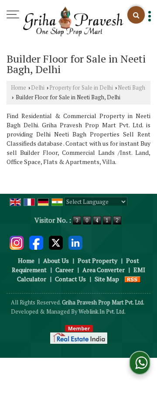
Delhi (37, 87)
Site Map (107, 279)
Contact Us (70, 279)
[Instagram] (17, 242)
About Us (56, 260)
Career (64, 270)
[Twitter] (56, 242)
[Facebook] (36, 242)
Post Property (97, 260)
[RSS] (132, 279)
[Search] (136, 15)
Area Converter (103, 270)
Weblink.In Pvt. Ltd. (102, 311)
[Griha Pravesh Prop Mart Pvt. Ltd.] (73, 22)
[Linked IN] (75, 242)
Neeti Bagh (131, 87)
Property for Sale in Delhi (81, 87)
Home (18, 87)
